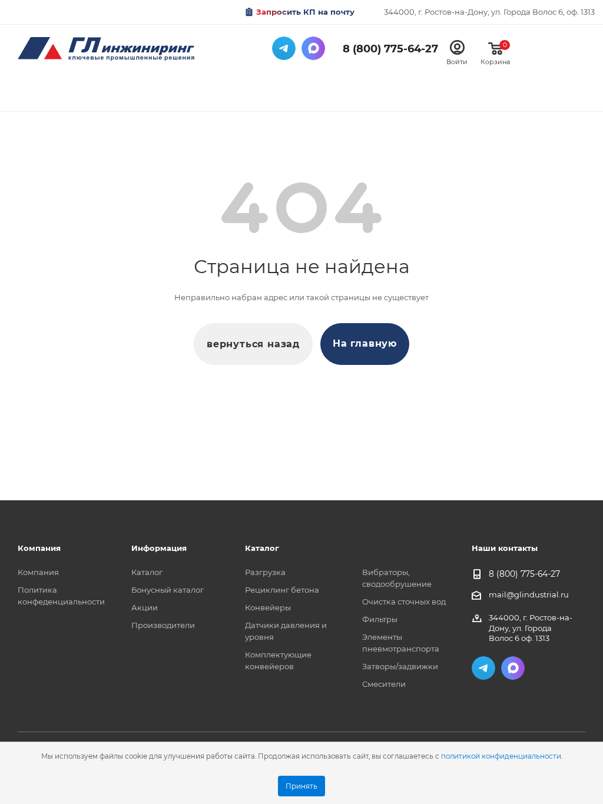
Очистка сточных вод (404, 601)
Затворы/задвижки (400, 666)
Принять (301, 786)
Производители (163, 625)
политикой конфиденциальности (501, 756)
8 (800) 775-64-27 (390, 48)
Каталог (147, 572)
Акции (144, 607)
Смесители (384, 684)
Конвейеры (268, 607)
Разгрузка (265, 572)
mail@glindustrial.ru (529, 594)
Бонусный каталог (167, 589)
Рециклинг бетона (282, 589)
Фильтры (379, 619)
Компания (38, 572)
